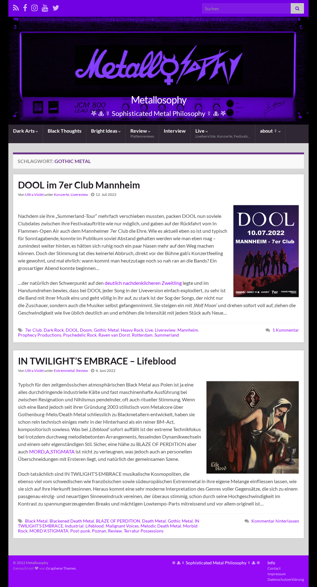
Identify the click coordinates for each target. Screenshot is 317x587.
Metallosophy (158, 100)
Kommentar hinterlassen (275, 520)
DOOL (72, 330)
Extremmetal (64, 370)
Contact (273, 568)
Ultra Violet (34, 194)
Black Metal (36, 520)
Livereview (79, 194)
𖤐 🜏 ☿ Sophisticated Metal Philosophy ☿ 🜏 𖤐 (216, 562)
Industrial (74, 525)
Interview (175, 131)
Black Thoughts (64, 131)
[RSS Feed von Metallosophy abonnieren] (16, 6)
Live (222, 133)
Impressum (276, 574)
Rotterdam (142, 335)
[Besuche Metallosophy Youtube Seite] (45, 6)
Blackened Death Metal (72, 520)
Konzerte (61, 194)
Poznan (99, 530)
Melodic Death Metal (161, 525)
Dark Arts (24, 131)
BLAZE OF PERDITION (118, 520)
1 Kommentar (285, 330)
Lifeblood (94, 525)
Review (142, 133)
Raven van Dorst (114, 335)
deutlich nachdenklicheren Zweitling (143, 283)
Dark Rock (54, 330)
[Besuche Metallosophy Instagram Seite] (34, 6)
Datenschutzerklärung (285, 579)
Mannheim (187, 330)
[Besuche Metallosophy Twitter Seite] (55, 6)
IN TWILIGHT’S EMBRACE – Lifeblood (97, 360)
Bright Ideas (104, 131)
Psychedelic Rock (80, 335)
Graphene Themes (61, 568)
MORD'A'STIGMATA (48, 530)
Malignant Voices (122, 525)
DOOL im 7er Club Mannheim (79, 184)
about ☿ (269, 131)
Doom (86, 330)
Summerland (166, 335)
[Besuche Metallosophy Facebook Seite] (25, 6)
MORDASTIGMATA (52, 451)
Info (271, 562)
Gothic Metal (106, 330)
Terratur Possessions (143, 530)
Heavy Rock (132, 330)
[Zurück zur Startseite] (158, 71)
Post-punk (80, 530)
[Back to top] (303, 573)
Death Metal (154, 520)
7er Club (33, 330)
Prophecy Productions (39, 335)
